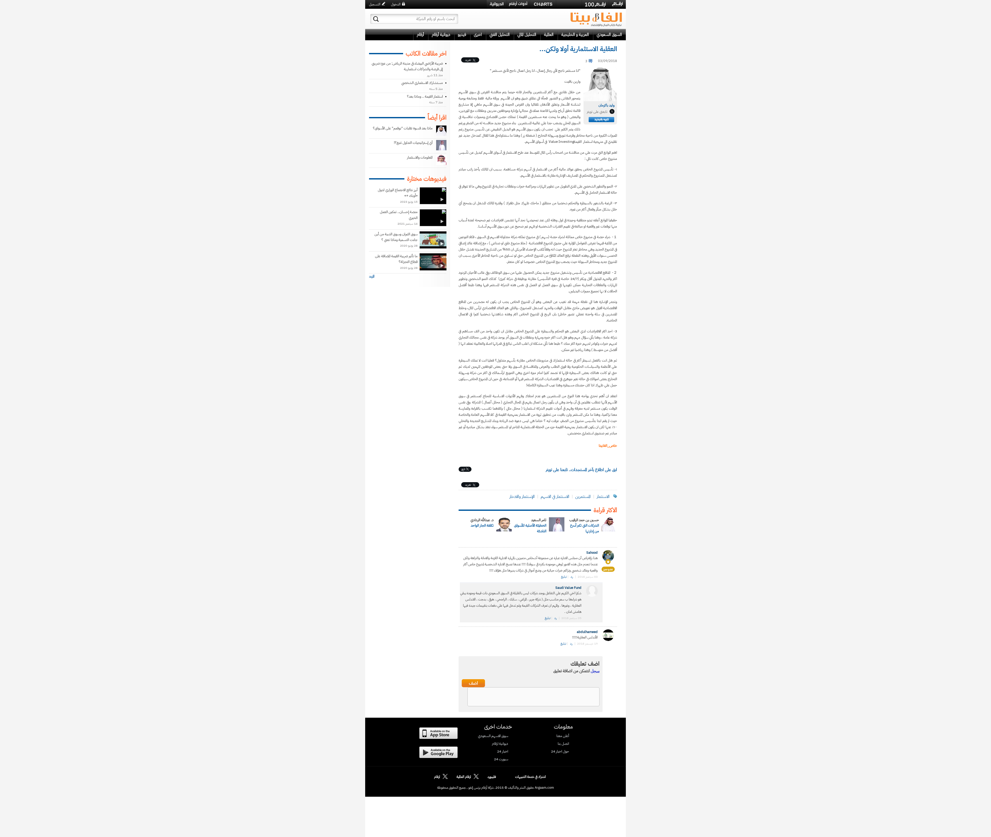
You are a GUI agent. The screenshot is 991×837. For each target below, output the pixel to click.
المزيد (371, 276)
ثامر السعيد (538, 520)
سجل (595, 671)
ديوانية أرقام (441, 35)
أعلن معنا (562, 736)
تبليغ (564, 576)
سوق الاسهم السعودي (493, 736)
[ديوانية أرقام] (497, 4)
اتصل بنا (563, 743)
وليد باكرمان (606, 105)
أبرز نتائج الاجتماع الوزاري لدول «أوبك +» (398, 192)
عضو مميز (608, 569)
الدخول (396, 4)
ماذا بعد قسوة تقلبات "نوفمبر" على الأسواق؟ (403, 128)
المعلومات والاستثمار (420, 157)
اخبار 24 (502, 751)
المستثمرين (583, 497)
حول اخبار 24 (560, 751)
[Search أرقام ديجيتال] (376, 19)
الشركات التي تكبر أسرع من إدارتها (584, 528)
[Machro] (569, 4)
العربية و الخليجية (575, 35)
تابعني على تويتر (597, 111)
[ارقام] (617, 4)
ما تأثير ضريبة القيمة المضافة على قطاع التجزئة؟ (396, 258)
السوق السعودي (609, 35)
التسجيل (374, 4)
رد (572, 576)
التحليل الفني (500, 35)
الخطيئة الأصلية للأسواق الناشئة (530, 528)
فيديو (462, 35)
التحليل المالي (526, 35)
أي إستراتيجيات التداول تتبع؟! (413, 142)
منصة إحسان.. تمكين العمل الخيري (399, 214)
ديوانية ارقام (500, 743)
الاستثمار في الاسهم (555, 497)
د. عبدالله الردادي (482, 520)
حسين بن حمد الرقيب (584, 520)
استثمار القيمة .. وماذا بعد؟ (425, 96)
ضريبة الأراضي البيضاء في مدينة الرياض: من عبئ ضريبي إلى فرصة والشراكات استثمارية (407, 66)
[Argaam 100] (595, 4)
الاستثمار (603, 497)
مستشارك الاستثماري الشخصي (422, 82)
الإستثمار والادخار (522, 497)
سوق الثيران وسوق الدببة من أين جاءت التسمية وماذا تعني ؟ (396, 237)
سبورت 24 (501, 759)
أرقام (420, 35)
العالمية (549, 35)
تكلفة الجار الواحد (482, 525)
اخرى (478, 35)
